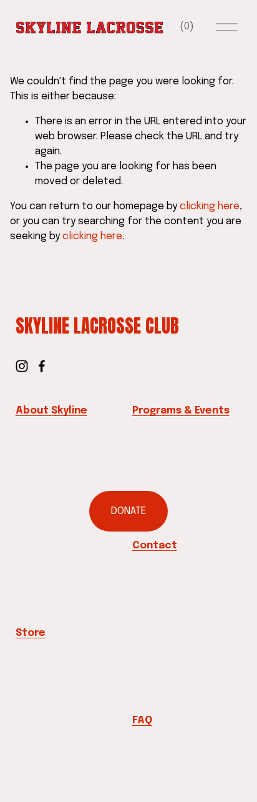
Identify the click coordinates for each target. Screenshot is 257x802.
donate (128, 511)
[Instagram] (22, 366)
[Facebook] (42, 366)
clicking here (210, 206)
